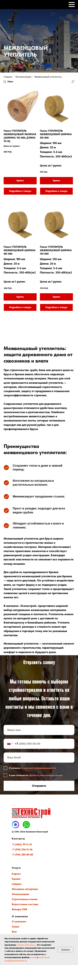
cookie (33, 957)
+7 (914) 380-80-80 (22, 854)
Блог (14, 931)
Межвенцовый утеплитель (48, 77)
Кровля (16, 878)
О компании (19, 921)
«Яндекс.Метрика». (26, 945)
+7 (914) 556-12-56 (22, 849)
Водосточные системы (25, 904)
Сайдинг (17, 883)
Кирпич (16, 873)
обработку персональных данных (45, 775)
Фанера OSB (19, 909)
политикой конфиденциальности (39, 768)
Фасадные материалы (25, 889)
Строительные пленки (25, 899)
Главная (8, 77)
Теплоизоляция (23, 77)
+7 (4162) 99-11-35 (22, 844)
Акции (15, 926)
